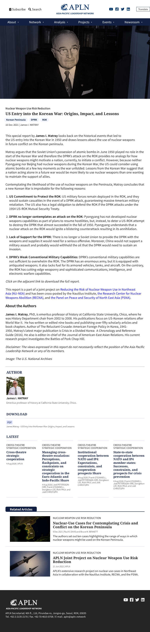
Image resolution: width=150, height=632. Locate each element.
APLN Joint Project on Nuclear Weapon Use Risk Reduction (95, 559)
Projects (83, 22)
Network (35, 22)
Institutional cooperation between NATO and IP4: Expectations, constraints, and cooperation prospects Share (93, 462)
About (12, 22)
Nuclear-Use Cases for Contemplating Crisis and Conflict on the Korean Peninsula (95, 525)
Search (36, 9)
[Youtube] (111, 9)
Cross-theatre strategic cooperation (16, 455)
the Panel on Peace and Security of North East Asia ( (86, 297)
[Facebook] (117, 9)
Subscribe (18, 9)
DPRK (34, 119)
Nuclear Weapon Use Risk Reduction (27, 108)
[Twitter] (122, 9)
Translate (143, 9)
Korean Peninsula (16, 119)
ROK (44, 119)
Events (106, 22)
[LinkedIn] (128, 9)
